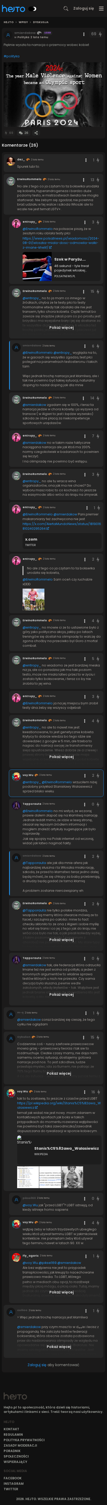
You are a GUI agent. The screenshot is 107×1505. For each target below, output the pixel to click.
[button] (53, 94)
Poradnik (12, 1451)
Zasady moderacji (20, 1445)
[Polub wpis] (100, 34)
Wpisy (23, 22)
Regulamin (13, 1434)
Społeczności (16, 1456)
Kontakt (11, 1429)
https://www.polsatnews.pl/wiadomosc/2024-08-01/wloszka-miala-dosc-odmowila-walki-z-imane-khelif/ (61, 243)
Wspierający (15, 1462)
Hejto (9, 22)
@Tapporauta (34, 863)
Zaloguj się (83, 8)
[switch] (32, 8)
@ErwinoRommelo (38, 229)
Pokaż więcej (61, 327)
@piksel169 (48, 1263)
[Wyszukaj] (66, 8)
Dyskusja (41, 22)
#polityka (11, 56)
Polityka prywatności (24, 1440)
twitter (11, 1489)
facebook (13, 1478)
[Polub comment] (98, 160)
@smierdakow (34, 405)
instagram (14, 1483)
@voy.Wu (30, 1205)
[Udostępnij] (36, 133)
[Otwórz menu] (101, 8)
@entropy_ (32, 298)
